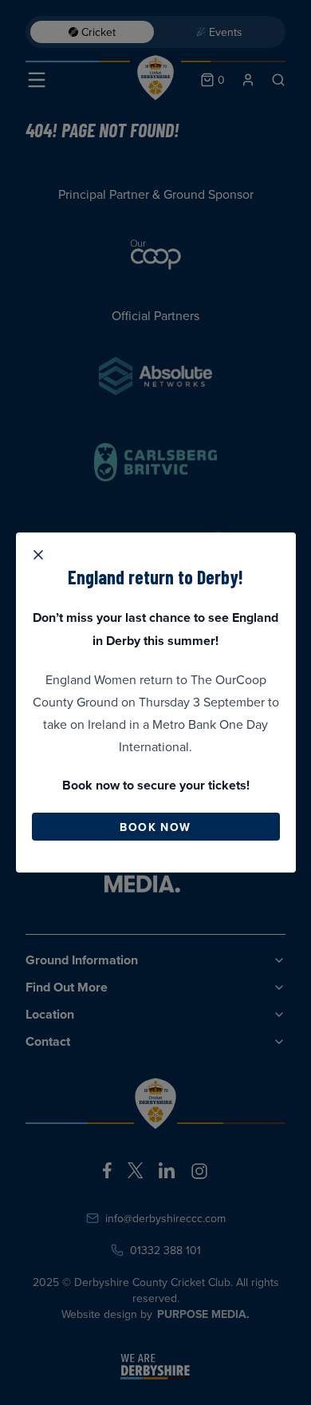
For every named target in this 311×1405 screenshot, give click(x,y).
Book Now (155, 827)
